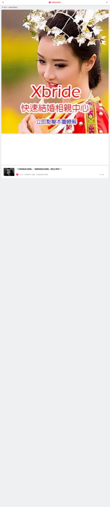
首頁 (5, 7)
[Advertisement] (55, 150)
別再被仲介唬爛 (29, 174)
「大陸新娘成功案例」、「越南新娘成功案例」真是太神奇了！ (39, 169)
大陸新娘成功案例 (42, 174)
